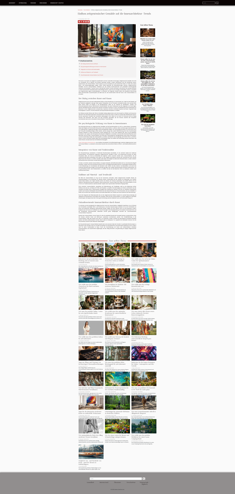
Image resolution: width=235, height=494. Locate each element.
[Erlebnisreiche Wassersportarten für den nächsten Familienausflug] (117, 378)
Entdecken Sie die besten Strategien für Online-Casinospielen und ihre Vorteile (143, 364)
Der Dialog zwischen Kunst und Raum (89, 63)
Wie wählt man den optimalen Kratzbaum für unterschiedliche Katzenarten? (115, 313)
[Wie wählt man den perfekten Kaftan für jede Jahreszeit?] (91, 327)
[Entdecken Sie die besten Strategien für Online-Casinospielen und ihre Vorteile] (143, 353)
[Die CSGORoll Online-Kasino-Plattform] (147, 98)
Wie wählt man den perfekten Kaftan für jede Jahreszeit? (91, 338)
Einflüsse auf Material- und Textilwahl (89, 72)
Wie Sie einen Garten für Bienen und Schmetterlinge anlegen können (117, 436)
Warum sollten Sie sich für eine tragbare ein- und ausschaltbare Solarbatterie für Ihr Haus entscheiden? (148, 83)
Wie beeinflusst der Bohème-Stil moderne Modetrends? (115, 285)
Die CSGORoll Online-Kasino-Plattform (147, 105)
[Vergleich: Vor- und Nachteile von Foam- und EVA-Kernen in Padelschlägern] (91, 451)
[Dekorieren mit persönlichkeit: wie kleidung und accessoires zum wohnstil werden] (91, 250)
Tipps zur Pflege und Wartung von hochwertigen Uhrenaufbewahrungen (91, 363)
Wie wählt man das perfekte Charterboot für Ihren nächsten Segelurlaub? (89, 286)
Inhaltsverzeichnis (86, 61)
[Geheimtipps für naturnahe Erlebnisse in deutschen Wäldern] (117, 402)
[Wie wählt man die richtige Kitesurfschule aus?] (143, 275)
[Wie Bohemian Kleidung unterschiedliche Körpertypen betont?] (143, 327)
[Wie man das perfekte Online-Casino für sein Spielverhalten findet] (91, 302)
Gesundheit (12, 3)
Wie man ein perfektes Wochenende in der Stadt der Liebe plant (143, 388)
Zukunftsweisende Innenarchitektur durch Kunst (92, 75)
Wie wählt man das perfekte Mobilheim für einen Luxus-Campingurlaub (140, 437)
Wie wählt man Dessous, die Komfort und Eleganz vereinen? (117, 338)
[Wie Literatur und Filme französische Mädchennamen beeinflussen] (91, 378)
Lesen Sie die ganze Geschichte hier (87, 142)
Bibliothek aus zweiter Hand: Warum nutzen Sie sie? (147, 39)
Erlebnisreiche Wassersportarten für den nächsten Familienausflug (117, 388)
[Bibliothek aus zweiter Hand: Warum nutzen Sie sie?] (147, 32)
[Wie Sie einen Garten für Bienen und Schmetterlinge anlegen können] (117, 426)
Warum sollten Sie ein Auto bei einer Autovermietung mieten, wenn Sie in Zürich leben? (148, 61)
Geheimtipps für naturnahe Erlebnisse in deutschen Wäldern (117, 412)
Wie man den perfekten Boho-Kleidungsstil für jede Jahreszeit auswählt (115, 364)
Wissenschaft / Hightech (57, 3)
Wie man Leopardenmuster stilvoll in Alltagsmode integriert (143, 412)
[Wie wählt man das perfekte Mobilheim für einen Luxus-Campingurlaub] (143, 426)
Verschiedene (43, 3)
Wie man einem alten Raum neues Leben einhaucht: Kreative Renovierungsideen (142, 313)
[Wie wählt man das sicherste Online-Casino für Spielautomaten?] (143, 250)
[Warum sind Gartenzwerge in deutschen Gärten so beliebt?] (117, 250)
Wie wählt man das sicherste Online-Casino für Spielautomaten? (143, 260)
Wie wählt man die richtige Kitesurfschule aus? (140, 285)
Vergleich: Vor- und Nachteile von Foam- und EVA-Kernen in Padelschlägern (90, 462)
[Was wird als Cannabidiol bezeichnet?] (147, 118)
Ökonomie (33, 3)
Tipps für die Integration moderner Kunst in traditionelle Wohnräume (90, 412)
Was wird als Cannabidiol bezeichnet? (147, 125)
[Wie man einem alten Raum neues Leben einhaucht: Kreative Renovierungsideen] (143, 302)
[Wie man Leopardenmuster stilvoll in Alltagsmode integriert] (143, 402)
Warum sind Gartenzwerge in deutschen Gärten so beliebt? (114, 260)
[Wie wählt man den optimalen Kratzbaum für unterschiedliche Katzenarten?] (117, 302)
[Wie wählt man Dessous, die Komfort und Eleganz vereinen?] (117, 327)
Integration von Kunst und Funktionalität (90, 69)
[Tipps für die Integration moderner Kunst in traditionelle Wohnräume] (91, 402)
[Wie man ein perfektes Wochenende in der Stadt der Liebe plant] (143, 378)
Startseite (80, 10)
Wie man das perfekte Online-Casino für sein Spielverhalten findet (91, 312)
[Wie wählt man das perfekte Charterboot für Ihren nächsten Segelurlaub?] (91, 275)
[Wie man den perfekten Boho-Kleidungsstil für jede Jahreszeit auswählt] (117, 353)
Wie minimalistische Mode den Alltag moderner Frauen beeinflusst (91, 436)
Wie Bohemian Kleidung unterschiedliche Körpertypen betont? (141, 338)
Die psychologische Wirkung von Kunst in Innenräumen (93, 66)
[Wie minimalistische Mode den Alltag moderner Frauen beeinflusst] (91, 426)
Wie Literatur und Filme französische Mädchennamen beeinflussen (91, 388)
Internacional (23, 3)
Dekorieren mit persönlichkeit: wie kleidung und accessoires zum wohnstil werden (90, 260)
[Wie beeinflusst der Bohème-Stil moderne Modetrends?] (117, 275)
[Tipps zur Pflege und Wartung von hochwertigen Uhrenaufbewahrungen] (91, 353)
